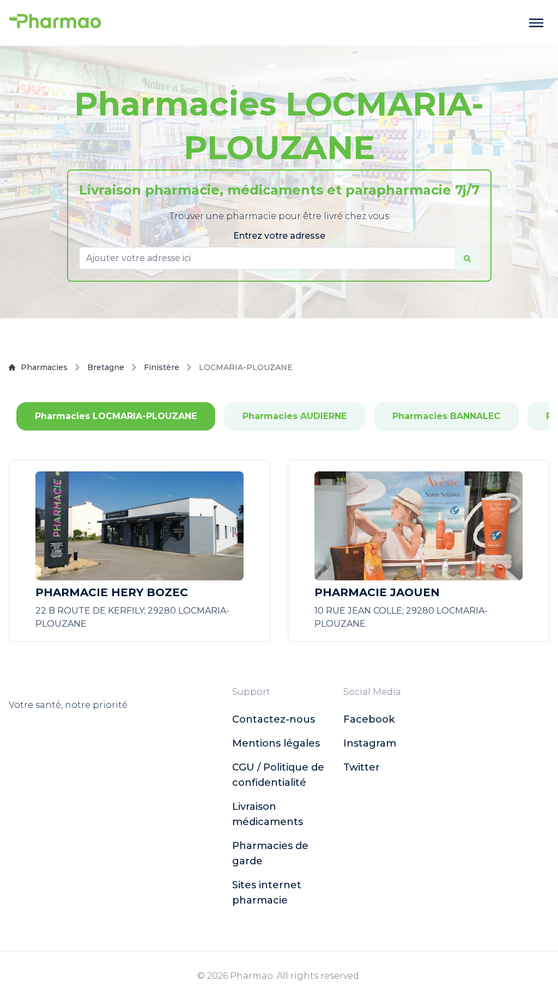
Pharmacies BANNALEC (446, 416)
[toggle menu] (536, 23)
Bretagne (105, 367)
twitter (361, 767)
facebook (369, 719)
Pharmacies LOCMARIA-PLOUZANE (116, 416)
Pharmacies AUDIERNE (294, 416)
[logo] (55, 23)
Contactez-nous (273, 719)
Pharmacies (44, 367)
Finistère (161, 367)
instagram (369, 743)
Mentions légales (276, 743)
